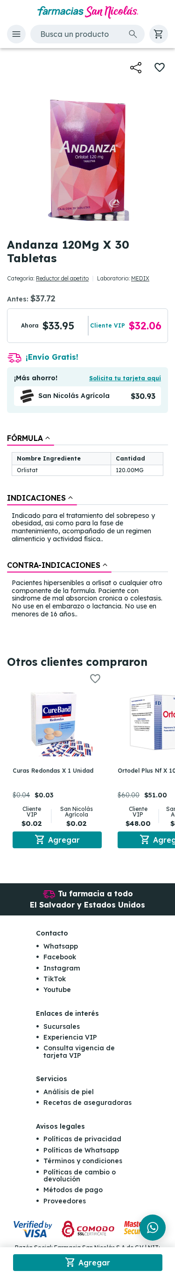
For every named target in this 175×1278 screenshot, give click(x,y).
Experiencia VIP (70, 1037)
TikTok (54, 979)
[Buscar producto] (133, 34)
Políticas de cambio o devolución (79, 1175)
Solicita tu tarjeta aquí (125, 378)
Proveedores (64, 1201)
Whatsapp (60, 946)
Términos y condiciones (82, 1161)
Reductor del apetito (62, 278)
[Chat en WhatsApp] (153, 1228)
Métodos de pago (73, 1190)
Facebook (59, 957)
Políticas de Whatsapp (81, 1150)
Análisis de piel (68, 1092)
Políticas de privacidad (82, 1139)
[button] (16, 34)
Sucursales (61, 1026)
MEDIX (140, 278)
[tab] (30, 438)
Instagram (61, 968)
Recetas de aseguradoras (87, 1102)
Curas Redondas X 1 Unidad (53, 770)
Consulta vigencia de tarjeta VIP (79, 1051)
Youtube (57, 989)
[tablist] (87, 527)
